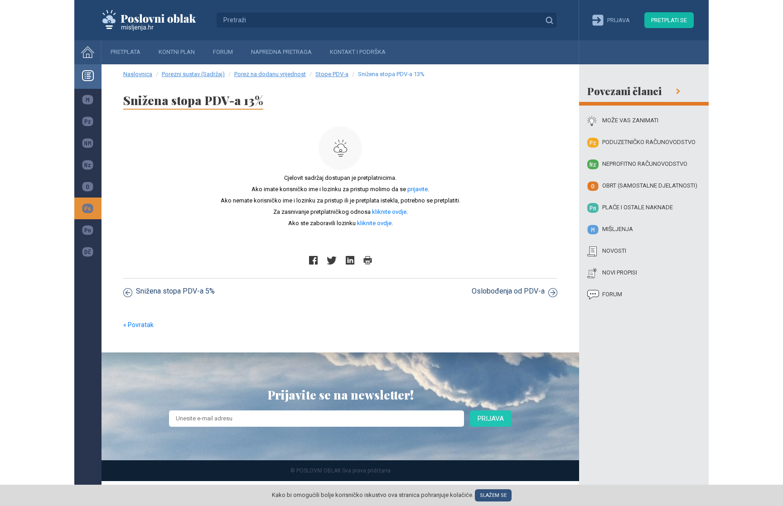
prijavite (417, 189)
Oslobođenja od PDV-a (508, 291)
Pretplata (125, 51)
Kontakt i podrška (358, 51)
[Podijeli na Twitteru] (332, 260)
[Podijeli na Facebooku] (313, 260)
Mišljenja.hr (156, 20)
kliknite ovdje (389, 211)
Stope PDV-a (331, 74)
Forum (223, 51)
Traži (549, 20)
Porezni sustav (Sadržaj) (193, 74)
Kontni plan (177, 51)
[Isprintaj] (367, 260)
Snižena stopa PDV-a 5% (175, 291)
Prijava (491, 418)
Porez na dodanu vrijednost (270, 74)
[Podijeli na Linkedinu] (350, 260)
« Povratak (138, 324)
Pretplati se (669, 20)
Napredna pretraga (281, 51)
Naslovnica (137, 74)
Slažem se (493, 495)
